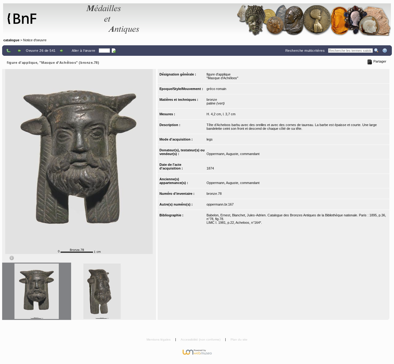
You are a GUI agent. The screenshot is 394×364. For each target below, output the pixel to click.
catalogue (11, 40)
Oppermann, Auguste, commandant (233, 154)
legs (210, 139)
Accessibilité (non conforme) (201, 339)
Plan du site (239, 339)
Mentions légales (159, 339)
